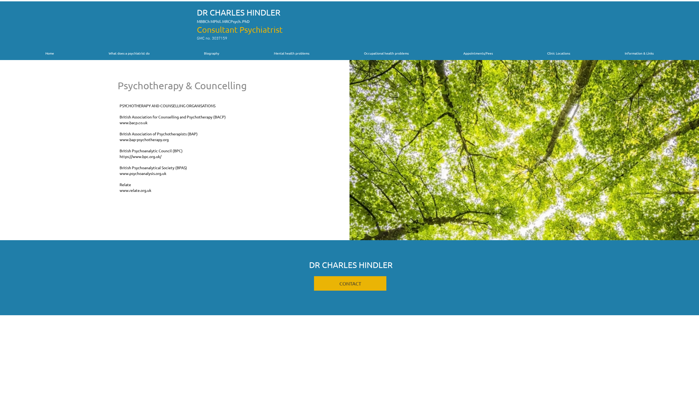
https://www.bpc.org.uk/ (140, 156)
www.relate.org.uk (135, 190)
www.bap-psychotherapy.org (144, 139)
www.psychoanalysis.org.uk (143, 173)
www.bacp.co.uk (133, 122)
